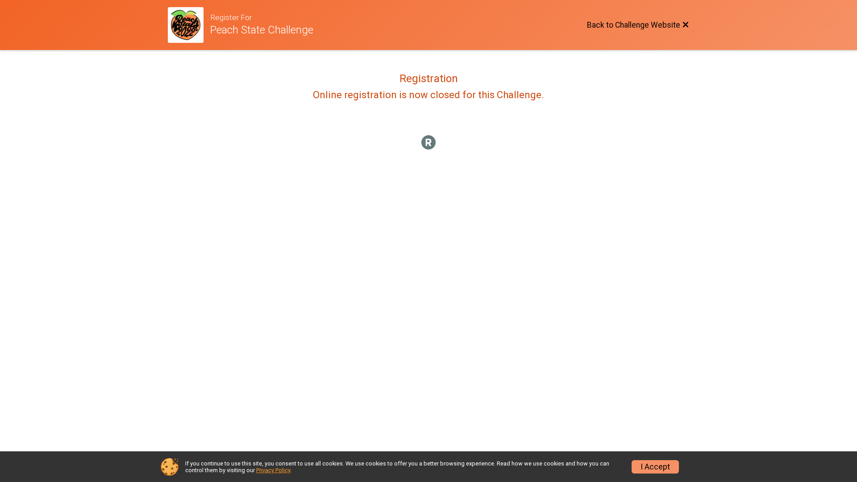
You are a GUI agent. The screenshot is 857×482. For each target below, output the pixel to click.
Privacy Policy (273, 470)
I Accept (655, 466)
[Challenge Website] (189, 25)
